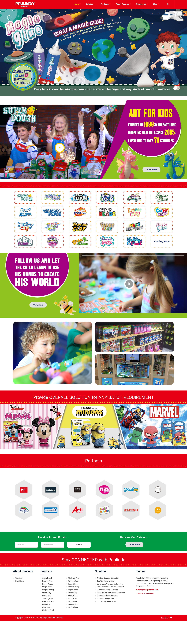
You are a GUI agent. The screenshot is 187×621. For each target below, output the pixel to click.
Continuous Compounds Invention (110, 584)
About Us (18, 578)
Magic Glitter (73, 607)
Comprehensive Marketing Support (110, 587)
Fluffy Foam (47, 604)
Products (46, 571)
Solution (100, 571)
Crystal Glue (73, 604)
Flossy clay (46, 596)
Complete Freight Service (106, 598)
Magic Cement (48, 601)
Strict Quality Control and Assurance (111, 593)
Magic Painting (48, 590)
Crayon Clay (72, 593)
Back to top (165, 618)
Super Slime (73, 584)
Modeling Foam (74, 578)
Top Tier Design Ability (105, 581)
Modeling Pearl (48, 610)
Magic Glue (72, 601)
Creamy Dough (74, 587)
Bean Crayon (47, 607)
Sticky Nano (72, 596)
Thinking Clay (47, 598)
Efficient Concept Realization (108, 578)
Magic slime (47, 587)
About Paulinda (23, 571)
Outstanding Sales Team (106, 601)
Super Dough (47, 578)
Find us (140, 571)
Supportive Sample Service (107, 590)
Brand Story (19, 581)
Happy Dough (47, 584)
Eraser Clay (46, 593)
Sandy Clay (72, 598)
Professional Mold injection (107, 596)
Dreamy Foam (47, 581)
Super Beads (73, 590)
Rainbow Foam (73, 581)
